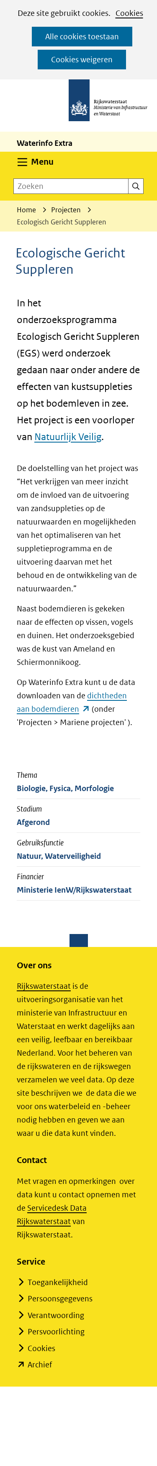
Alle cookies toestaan (82, 36)
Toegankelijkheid (58, 1282)
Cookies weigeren (82, 59)
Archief (40, 1364)
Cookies (129, 13)
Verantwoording (56, 1315)
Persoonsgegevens (60, 1298)
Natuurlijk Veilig (67, 436)
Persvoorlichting (56, 1331)
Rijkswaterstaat (44, 986)
